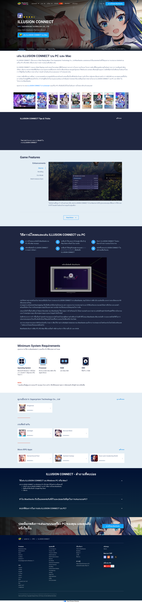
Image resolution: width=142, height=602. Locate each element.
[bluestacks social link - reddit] (108, 557)
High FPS (51, 574)
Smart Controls (52, 564)
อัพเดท (105, 549)
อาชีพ (77, 554)
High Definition (52, 576)
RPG (19, 26)
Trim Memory (52, 570)
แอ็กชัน (20, 569)
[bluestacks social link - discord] (105, 557)
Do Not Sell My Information (50, 595)
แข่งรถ (20, 577)
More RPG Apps (25, 449)
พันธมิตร (67, 3)
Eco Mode (51, 560)
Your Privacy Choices (73, 601)
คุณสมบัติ (34, 3)
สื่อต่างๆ (78, 556)
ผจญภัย (20, 571)
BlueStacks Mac (22, 549)
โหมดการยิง (52, 550)
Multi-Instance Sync (54, 556)
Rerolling (51, 566)
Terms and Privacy (22, 595)
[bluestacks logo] (23, 3)
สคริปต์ (50, 572)
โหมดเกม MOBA (53, 552)
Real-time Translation (54, 562)
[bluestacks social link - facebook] (112, 557)
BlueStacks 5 (21, 550)
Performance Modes (54, 568)
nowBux (20, 556)
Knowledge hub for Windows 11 (26, 560)
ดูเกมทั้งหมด (120, 399)
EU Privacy (41, 595)
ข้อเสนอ (20, 554)
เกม (42, 3)
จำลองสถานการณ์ (22, 581)
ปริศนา (20, 575)
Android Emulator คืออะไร (82, 565)
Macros (51, 558)
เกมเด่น (20, 567)
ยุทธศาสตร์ (21, 585)
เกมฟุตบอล (21, 587)
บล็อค (48, 3)
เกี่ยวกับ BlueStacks (81, 549)
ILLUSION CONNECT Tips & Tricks (35, 118)
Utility (50, 578)
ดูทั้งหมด (119, 118)
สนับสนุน (74, 3)
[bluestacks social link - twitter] (115, 557)
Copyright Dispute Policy (32, 595)
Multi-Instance (52, 554)
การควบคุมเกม (52, 549)
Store (58, 3)
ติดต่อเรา (78, 552)
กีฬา (19, 583)
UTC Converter (52, 580)
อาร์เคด (20, 573)
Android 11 (21, 558)
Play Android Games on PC (82, 563)
